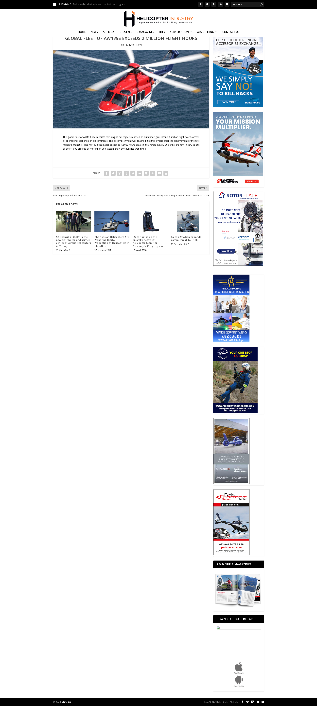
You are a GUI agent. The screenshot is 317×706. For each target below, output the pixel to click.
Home (82, 32)
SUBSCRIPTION (179, 32)
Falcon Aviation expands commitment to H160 (186, 238)
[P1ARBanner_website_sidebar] (235, 412)
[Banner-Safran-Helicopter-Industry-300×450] (238, 264)
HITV (162, 32)
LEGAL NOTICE (212, 701)
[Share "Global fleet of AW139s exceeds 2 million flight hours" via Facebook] (106, 173)
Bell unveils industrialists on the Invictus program (99, 4)
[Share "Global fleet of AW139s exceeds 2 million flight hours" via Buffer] (146, 173)
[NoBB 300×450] (238, 105)
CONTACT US (230, 32)
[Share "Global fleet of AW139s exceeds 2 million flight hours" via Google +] (119, 173)
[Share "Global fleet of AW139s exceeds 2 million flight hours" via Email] (159, 173)
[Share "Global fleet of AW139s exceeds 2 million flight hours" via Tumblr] (126, 173)
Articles (109, 32)
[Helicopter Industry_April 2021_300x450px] (238, 185)
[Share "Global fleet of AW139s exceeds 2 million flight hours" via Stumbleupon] (152, 173)
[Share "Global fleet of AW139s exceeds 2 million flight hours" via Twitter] (113, 173)
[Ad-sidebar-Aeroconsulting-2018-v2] (231, 340)
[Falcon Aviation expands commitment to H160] (188, 221)
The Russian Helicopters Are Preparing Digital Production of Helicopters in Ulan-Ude (111, 241)
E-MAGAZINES (145, 32)
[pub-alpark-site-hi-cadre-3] (231, 483)
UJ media (66, 701)
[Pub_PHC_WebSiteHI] (231, 554)
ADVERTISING (205, 32)
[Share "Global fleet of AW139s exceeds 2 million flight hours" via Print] (166, 173)
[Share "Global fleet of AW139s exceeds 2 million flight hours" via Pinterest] (133, 173)
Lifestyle (126, 32)
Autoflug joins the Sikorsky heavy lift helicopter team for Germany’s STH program (148, 241)
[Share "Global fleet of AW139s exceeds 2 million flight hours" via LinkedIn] (139, 173)
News (94, 32)
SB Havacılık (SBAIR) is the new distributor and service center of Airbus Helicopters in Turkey (73, 241)
